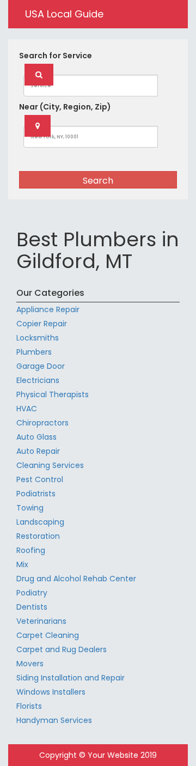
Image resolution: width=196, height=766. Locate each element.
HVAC (26, 408)
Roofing (30, 550)
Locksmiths (37, 337)
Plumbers (34, 351)
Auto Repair (38, 451)
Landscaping (40, 521)
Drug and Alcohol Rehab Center (76, 578)
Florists (29, 706)
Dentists (31, 606)
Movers (30, 663)
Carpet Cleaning (47, 635)
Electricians (37, 380)
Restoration (38, 536)
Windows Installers (50, 691)
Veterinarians (41, 621)
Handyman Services (54, 720)
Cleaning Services (50, 465)
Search (98, 180)
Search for (55, 55)
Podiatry (31, 592)
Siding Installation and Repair (70, 677)
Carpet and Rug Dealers (61, 649)
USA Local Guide (64, 14)
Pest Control (39, 479)
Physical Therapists (52, 394)
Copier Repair (41, 323)
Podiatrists (36, 493)
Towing (30, 507)
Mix (22, 564)
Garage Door (40, 366)
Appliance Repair (47, 309)
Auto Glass (36, 436)
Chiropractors (42, 422)
